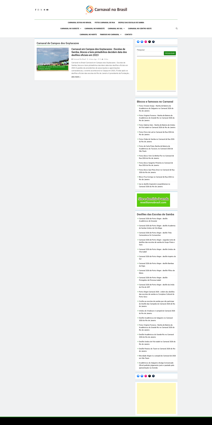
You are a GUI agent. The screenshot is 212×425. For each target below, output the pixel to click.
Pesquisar (141, 50)
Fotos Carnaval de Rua (105, 23)
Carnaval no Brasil (79, 59)
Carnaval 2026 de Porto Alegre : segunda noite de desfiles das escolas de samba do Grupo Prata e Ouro (157, 242)
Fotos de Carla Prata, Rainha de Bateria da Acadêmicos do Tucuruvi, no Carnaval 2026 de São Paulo (156, 148)
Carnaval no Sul (115, 29)
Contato (128, 35)
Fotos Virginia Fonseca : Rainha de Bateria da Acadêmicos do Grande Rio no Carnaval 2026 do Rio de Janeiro (157, 117)
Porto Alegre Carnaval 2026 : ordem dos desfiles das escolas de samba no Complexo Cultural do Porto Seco (157, 294)
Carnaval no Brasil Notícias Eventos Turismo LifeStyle (52, 68)
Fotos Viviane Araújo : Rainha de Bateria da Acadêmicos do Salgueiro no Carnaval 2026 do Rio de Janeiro (156, 108)
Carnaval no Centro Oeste (139, 29)
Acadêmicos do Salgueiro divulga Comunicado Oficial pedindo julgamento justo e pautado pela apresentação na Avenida (156, 365)
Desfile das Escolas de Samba (131, 23)
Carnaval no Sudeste (69, 29)
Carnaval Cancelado (46, 64)
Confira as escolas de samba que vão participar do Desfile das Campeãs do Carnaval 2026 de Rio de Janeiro (157, 303)
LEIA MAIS (75, 77)
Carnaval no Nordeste (95, 29)
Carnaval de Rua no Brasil (79, 23)
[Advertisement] (156, 74)
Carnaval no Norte (88, 35)
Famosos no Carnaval (109, 35)
